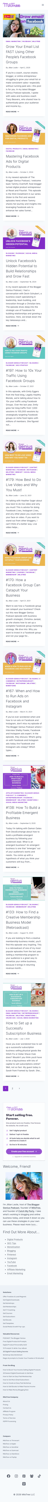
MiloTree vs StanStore (11, 1454)
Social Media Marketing (16, 802)
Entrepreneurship (25, 681)
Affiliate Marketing (15, 793)
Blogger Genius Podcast (17, 363)
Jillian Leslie (13, 68)
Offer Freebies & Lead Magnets (14, 1297)
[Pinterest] (24, 1476)
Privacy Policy (8, 1415)
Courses (20, 572)
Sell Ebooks (7, 1320)
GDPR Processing (9, 1421)
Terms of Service (9, 1418)
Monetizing (11, 686)
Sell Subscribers (9, 1317)
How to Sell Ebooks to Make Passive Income (19, 1386)
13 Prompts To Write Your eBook (15, 1348)
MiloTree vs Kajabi (9, 1444)
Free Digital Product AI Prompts (14, 1341)
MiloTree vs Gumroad (10, 1450)
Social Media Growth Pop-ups (14, 1327)
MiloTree (36, 41)
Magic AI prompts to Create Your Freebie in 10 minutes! (23, 1358)
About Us (6, 1401)
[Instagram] (16, 1476)
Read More (12, 112)
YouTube (11, 1262)
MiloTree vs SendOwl (10, 1447)
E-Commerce (20, 795)
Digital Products (14, 149)
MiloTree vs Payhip (10, 1457)
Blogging (10, 253)
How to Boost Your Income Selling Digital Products (22, 1370)
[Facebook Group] (31, 1476)
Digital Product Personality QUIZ (15, 1345)
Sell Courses (7, 1313)
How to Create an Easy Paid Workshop (17, 1383)
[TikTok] (39, 1476)
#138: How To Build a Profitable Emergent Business (23, 812)
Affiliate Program (9, 1411)
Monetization (13, 1247)
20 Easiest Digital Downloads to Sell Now (18, 1373)
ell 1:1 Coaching (9, 1310)
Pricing (5, 1405)
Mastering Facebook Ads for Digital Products (22, 161)
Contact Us (7, 1408)
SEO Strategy (22, 365)
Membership (11, 575)
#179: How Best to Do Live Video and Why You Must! (23, 485)
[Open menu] (42, 5)
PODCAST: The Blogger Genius (14, 1338)
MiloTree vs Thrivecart (11, 1440)
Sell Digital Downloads (11, 1300)
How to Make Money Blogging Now (15, 1390)
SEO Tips (11, 1243)
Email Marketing (13, 41)
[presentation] (24, 25)
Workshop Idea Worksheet (12, 1355)
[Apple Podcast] (24, 1483)
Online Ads (11, 1018)
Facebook (26, 41)
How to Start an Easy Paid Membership (17, 1376)
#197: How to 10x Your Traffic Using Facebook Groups (24, 375)
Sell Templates (8, 1323)
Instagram (32, 470)
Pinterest (11, 1254)
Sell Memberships (9, 1307)
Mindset (19, 472)
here (33, 1224)
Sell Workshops (8, 1303)
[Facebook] (8, 1476)
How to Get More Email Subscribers (16, 1380)
